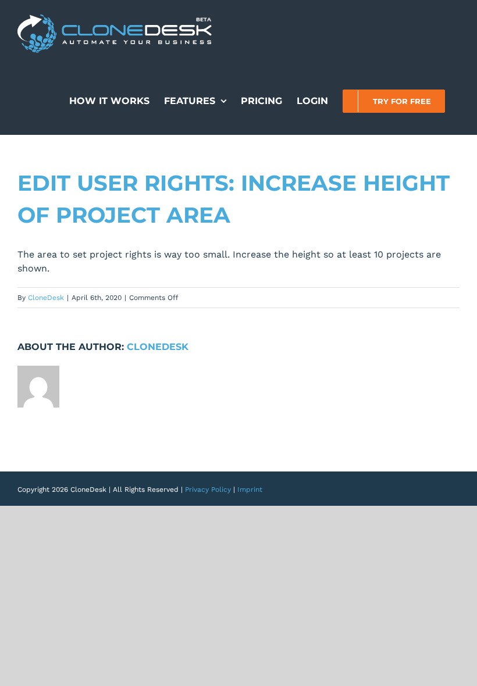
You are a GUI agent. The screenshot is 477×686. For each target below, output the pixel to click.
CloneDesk (46, 298)
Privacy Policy (208, 489)
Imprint (249, 489)
